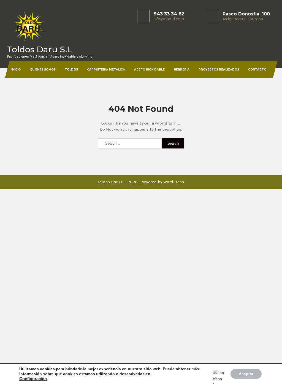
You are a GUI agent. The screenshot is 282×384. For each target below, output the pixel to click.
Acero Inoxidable (149, 69)
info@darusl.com (169, 19)
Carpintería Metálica (106, 69)
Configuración (33, 379)
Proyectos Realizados (219, 69)
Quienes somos (43, 69)
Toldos (71, 69)
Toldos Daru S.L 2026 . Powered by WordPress (141, 181)
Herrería (181, 69)
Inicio (16, 69)
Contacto (257, 69)
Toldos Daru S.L (39, 49)
